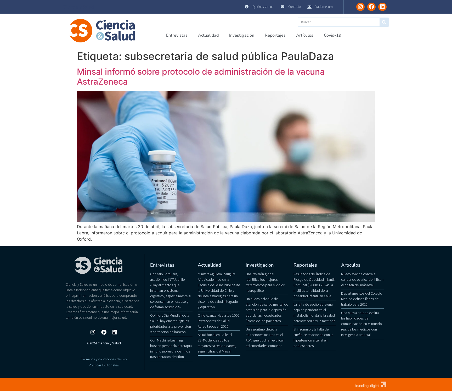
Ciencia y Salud (78, 6)
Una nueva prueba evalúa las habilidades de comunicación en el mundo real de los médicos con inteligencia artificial (361, 323)
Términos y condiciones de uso (104, 359)
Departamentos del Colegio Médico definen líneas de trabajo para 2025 (361, 299)
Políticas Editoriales (104, 365)
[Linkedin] (382, 7)
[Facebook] (371, 7)
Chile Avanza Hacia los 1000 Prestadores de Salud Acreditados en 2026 (218, 321)
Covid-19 (332, 35)
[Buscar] (384, 22)
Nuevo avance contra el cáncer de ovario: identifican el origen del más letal (362, 279)
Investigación (241, 35)
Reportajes (275, 35)
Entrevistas (177, 35)
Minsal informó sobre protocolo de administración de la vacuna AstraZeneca (201, 77)
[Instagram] (360, 7)
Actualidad (208, 35)
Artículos (304, 35)
